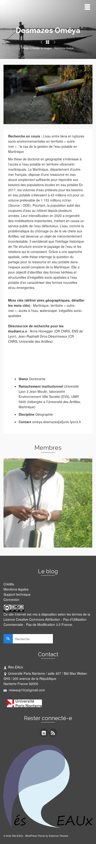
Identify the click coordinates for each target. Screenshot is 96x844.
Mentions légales (15, 589)
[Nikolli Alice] (41, 42)
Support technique (17, 594)
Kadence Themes (58, 835)
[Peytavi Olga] (54, 42)
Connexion (11, 599)
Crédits (8, 584)
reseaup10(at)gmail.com (26, 690)
